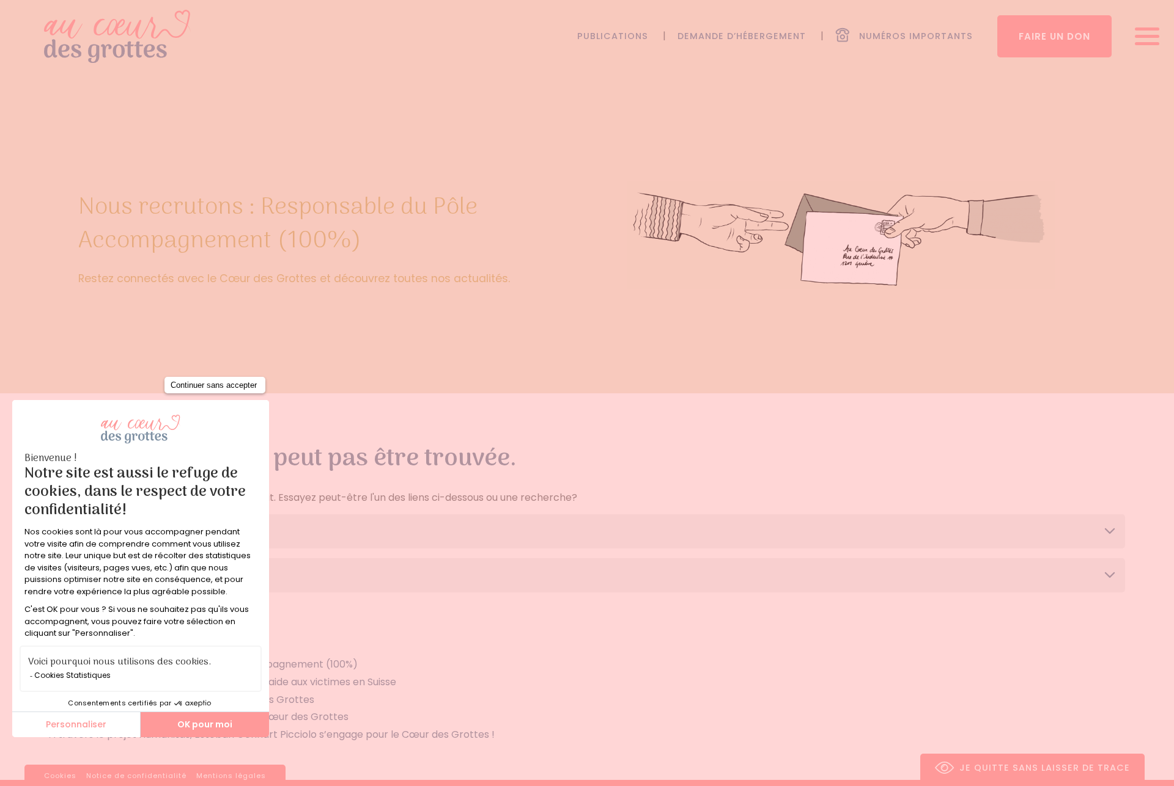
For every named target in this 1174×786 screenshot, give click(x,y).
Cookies (60, 776)
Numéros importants (916, 36)
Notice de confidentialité (136, 776)
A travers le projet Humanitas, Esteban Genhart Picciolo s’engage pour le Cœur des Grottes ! (272, 734)
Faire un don (1054, 36)
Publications (612, 36)
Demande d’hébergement (741, 36)
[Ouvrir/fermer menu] (1143, 36)
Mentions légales (231, 776)
